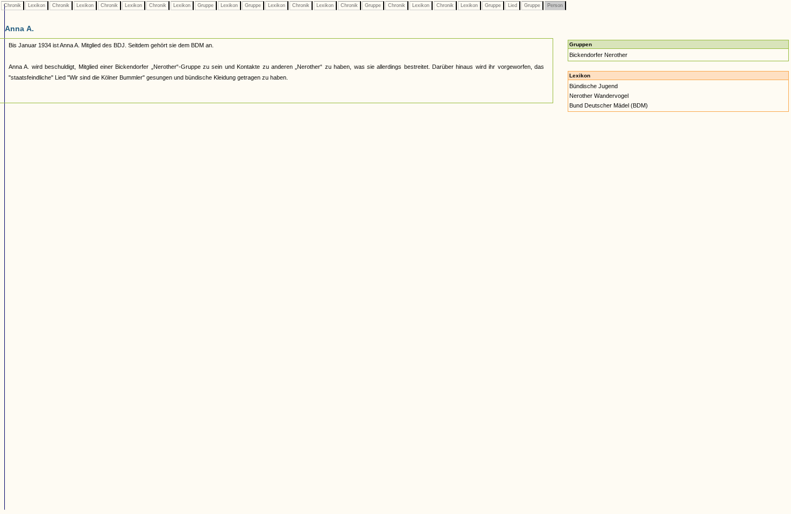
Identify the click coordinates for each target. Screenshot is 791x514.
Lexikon (36, 5)
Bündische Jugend (593, 86)
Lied (512, 5)
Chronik (12, 5)
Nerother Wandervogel (598, 95)
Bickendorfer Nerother (598, 55)
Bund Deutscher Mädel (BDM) (608, 105)
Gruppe (205, 5)
